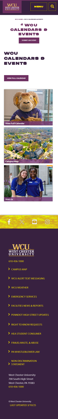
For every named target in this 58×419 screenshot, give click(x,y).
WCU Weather (19, 287)
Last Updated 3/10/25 (23, 405)
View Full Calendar (16, 78)
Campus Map (19, 269)
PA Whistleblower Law (25, 351)
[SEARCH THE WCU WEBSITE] (52, 7)
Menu (38, 6)
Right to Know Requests (26, 324)
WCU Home (19, 19)
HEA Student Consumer (26, 333)
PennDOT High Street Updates (30, 314)
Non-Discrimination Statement (24, 362)
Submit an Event (29, 40)
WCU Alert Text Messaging (28, 278)
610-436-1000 (16, 261)
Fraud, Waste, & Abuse (25, 342)
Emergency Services (24, 296)
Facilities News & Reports (27, 305)
